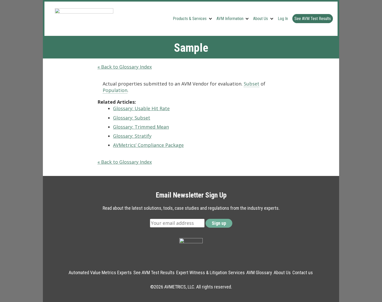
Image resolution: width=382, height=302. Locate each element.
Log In (283, 18)
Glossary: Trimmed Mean (141, 127)
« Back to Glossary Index (124, 67)
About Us (260, 18)
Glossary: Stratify (132, 136)
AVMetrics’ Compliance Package (148, 145)
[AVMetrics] (84, 18)
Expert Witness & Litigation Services (210, 272)
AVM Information (229, 18)
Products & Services (190, 18)
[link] (251, 84)
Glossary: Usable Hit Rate (141, 108)
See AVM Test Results (312, 18)
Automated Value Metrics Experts (100, 272)
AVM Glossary (259, 272)
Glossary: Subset (131, 118)
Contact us (302, 272)
